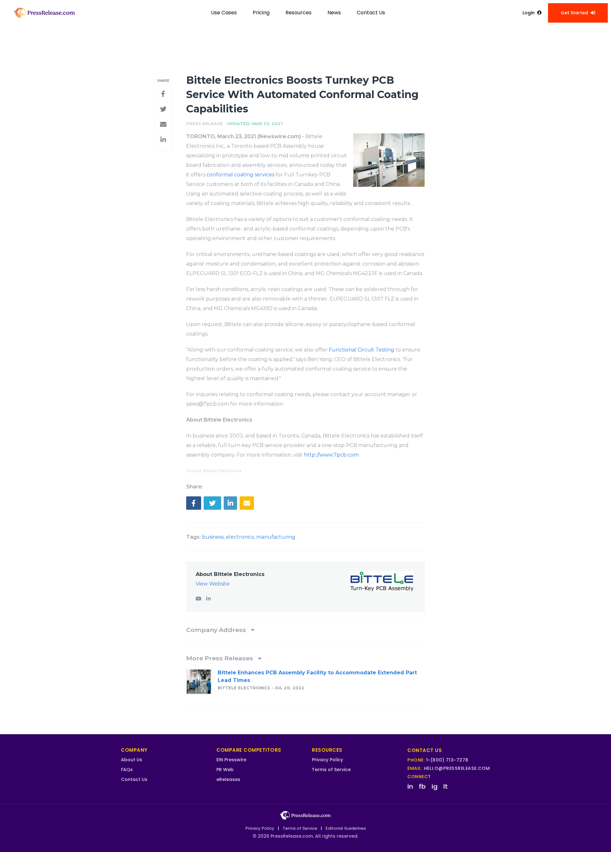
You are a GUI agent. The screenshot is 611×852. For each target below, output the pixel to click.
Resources (298, 12)
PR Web (225, 769)
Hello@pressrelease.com (457, 768)
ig (435, 786)
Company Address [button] (217, 630)
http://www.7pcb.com (331, 455)
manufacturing (275, 537)
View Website (213, 584)
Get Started (574, 13)
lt (445, 786)
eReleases (228, 779)
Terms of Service (331, 769)
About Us (131, 759)
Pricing (261, 12)
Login (529, 13)
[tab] (305, 630)
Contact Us (371, 12)
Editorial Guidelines (346, 828)
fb (422, 786)
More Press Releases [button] (220, 658)
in (410, 786)
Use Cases (224, 12)
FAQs (127, 769)
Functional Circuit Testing (361, 350)
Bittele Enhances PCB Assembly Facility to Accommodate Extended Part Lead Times (317, 676)
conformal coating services (240, 175)
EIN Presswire (231, 759)
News (334, 12)
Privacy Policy (327, 759)
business (213, 537)
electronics (240, 537)
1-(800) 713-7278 (447, 760)
